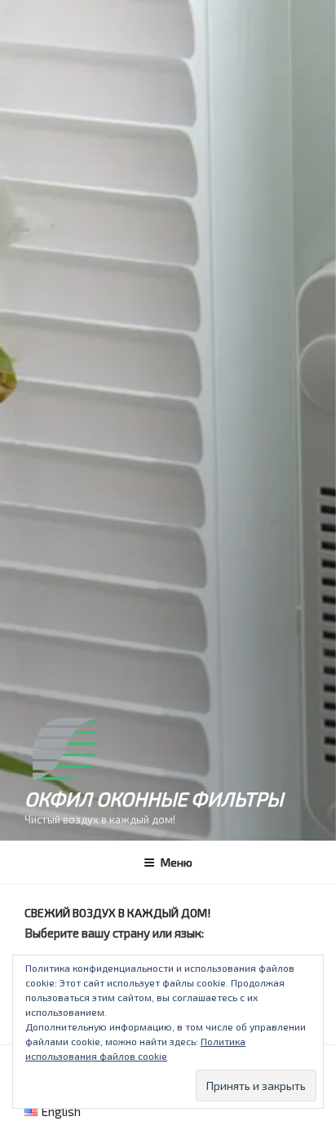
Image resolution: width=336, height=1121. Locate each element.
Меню (176, 862)
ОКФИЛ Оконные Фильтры (153, 798)
